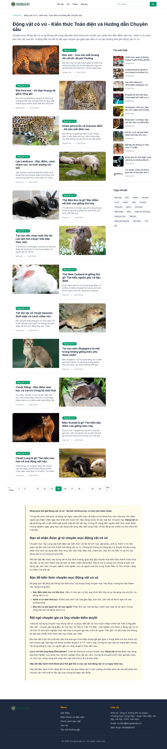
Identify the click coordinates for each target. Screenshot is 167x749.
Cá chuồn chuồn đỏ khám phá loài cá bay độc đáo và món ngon (137, 172)
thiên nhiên (119, 212)
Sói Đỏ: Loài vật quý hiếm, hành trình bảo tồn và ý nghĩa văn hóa (137, 135)
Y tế (146, 221)
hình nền (133, 216)
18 (79, 489)
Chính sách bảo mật (70, 721)
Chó (127, 198)
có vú (117, 202)
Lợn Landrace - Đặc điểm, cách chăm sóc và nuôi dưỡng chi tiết (35, 164)
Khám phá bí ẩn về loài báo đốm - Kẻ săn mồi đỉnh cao (82, 127)
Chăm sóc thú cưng (142, 212)
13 (45, 489)
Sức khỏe (138, 207)
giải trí (128, 207)
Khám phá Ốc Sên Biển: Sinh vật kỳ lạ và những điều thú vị (138, 160)
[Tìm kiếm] (153, 4)
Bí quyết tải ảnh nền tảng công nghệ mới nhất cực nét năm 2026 (138, 97)
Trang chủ (17, 15)
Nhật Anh (65, 218)
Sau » (108, 488)
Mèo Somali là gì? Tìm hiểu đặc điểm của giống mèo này (81, 424)
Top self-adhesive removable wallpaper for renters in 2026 (136, 85)
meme (135, 198)
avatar (125, 202)
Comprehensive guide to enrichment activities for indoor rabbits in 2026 (136, 72)
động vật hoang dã (122, 221)
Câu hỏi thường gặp (70, 729)
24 (100, 489)
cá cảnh (143, 202)
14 (52, 489)
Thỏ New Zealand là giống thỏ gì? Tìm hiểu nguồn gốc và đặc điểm (81, 277)
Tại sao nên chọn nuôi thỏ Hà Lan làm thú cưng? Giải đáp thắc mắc (34, 239)
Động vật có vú (69, 50)
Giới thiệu (65, 713)
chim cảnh (137, 221)
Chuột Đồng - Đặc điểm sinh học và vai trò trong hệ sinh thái (36, 389)
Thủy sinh (118, 207)
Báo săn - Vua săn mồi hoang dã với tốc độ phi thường (80, 56)
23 (92, 489)
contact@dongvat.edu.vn (129, 723)
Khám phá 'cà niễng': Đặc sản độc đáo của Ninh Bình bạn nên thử (137, 122)
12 (38, 489)
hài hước (145, 198)
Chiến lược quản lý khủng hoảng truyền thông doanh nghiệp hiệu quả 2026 (137, 59)
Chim (75, 4)
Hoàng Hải (20, 182)
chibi (134, 202)
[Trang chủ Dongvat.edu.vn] (20, 4)
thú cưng (118, 198)
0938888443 (128, 727)
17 (72, 489)
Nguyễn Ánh (66, 72)
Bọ (116, 226)
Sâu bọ (84, 4)
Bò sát (60, 4)
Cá (68, 4)
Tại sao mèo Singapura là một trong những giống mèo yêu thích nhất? (81, 352)
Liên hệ (64, 725)
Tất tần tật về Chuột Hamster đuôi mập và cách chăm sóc (34, 314)
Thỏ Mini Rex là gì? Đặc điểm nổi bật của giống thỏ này (80, 202)
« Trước (11, 488)
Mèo (129, 212)
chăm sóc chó (120, 216)
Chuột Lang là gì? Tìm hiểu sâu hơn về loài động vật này (35, 460)
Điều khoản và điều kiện (72, 717)
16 (65, 489)
